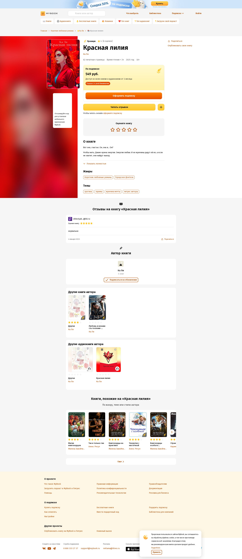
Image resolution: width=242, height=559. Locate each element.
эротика (88, 191)
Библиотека (155, 13)
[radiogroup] (123, 130)
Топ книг (125, 21)
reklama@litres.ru (111, 548)
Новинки (109, 21)
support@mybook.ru (90, 548)
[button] (172, 432)
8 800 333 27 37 (70, 548)
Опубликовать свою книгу (180, 45)
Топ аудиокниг (143, 21)
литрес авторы (131, 191)
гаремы (99, 191)
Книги (48, 21)
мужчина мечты (113, 191)
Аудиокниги (65, 21)
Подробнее (155, 548)
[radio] (112, 129)
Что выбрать (132, 13)
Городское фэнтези (124, 177)
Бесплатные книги (87, 21)
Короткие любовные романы (97, 177)
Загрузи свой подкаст (167, 21)
